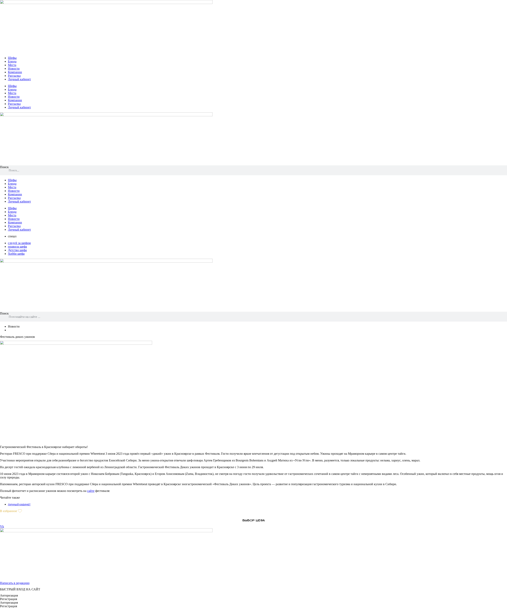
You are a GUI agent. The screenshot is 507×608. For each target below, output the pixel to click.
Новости (14, 68)
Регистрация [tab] (8, 599)
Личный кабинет (19, 79)
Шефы (12, 58)
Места (12, 65)
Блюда (12, 61)
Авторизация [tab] (9, 595)
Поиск (4, 167)
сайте (90, 490)
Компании (15, 72)
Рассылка (14, 75)
